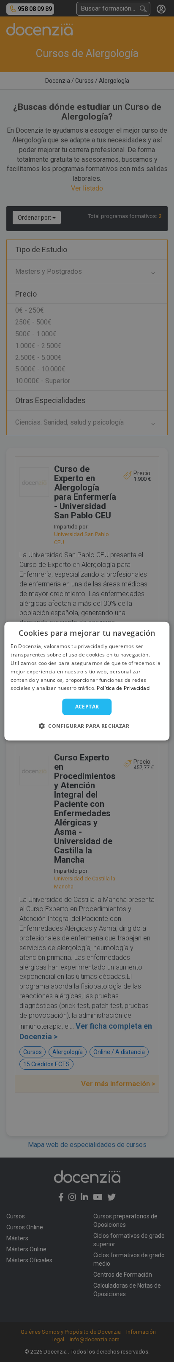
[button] (87, 725)
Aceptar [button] (87, 706)
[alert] (87, 681)
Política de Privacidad (123, 688)
